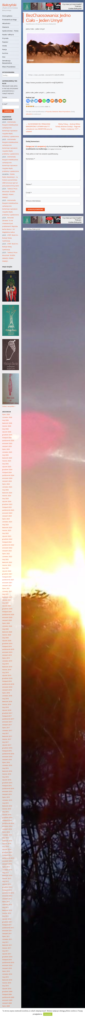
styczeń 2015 (6, 815)
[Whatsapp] (44, 101)
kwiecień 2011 (7, 945)
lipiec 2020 (6, 623)
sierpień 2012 (7, 899)
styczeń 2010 (6, 989)
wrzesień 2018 (7, 687)
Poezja (4, 49)
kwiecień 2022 (7, 562)
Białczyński (9, 5)
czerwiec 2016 (7, 765)
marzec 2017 (6, 739)
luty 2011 (5, 951)
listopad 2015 (7, 786)
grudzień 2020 (7, 609)
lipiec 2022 (6, 554)
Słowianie (5, 27)
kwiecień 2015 (7, 806)
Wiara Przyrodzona (8, 67)
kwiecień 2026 (7, 423)
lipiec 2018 (6, 693)
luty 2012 (5, 916)
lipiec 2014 (6, 832)
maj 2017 (5, 733)
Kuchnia (5, 53)
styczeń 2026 (6, 432)
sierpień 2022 (7, 551)
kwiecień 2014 (7, 841)
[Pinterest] (40, 101)
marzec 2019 (6, 670)
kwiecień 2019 (7, 667)
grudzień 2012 (7, 887)
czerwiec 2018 (7, 696)
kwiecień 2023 (7, 527)
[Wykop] (32, 101)
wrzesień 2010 (7, 965)
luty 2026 (5, 429)
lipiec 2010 (6, 971)
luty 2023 (5, 533)
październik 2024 (8, 475)
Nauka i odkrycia (8, 35)
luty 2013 (5, 881)
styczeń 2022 (6, 571)
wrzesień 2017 (7, 722)
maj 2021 (5, 594)
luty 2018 (5, 707)
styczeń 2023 (6, 536)
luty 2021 (5, 603)
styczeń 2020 (6, 641)
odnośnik (29, 114)
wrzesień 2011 (7, 931)
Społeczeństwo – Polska (10, 31)
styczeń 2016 (6, 780)
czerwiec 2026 (7, 417)
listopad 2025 (7, 438)
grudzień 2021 (7, 574)
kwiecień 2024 (7, 493)
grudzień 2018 (7, 678)
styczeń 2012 (6, 919)
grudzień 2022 (7, 539)
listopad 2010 (7, 960)
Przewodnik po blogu (9, 20)
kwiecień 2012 (7, 910)
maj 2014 (5, 838)
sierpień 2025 (7, 446)
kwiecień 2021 (7, 597)
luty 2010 (5, 986)
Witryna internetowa (33, 201)
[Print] (60, 101)
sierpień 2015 (7, 794)
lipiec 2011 (6, 936)
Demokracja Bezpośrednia (7, 62)
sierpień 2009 (7, 1003)
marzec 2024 (6, 496)
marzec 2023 (6, 530)
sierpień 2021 (7, 585)
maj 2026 (5, 420)
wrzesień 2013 (7, 861)
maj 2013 (5, 873)
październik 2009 (8, 997)
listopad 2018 (7, 681)
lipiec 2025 (6, 449)
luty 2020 (5, 638)
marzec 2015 (6, 809)
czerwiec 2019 (7, 661)
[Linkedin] (48, 101)
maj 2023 (5, 525)
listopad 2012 (7, 890)
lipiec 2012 (6, 902)
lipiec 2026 (6, 414)
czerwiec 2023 (7, 522)
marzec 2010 (6, 983)
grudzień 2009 (7, 991)
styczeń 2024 (6, 501)
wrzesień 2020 (7, 617)
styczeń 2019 (6, 675)
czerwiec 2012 (7, 904)
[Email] (64, 101)
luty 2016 (5, 777)
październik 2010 (8, 962)
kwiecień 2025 (7, 458)
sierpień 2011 (7, 933)
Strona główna (7, 16)
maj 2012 (5, 907)
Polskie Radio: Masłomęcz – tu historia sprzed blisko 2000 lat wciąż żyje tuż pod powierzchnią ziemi (10, 180)
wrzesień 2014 (7, 826)
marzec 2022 (6, 565)
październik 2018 (8, 684)
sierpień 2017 (7, 725)
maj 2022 (5, 559)
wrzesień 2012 (7, 896)
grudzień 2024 (7, 469)
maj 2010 (5, 977)
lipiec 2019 (6, 658)
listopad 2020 (7, 612)
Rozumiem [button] (47, 1014)
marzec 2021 (6, 600)
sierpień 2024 (7, 481)
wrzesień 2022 (7, 548)
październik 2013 (8, 858)
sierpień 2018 (7, 690)
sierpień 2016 (7, 759)
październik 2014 (8, 823)
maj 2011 (5, 942)
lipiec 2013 (6, 867)
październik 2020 (8, 614)
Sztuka (4, 46)
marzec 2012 (6, 913)
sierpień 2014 (7, 829)
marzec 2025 (6, 461)
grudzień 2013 (7, 852)
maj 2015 (5, 803)
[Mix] (52, 101)
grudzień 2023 (7, 504)
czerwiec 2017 (7, 730)
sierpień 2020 (7, 620)
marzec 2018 (6, 704)
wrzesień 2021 (7, 583)
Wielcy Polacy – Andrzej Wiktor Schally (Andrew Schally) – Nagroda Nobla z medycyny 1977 (67, 126)
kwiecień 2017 (7, 736)
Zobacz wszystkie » (8, 406)
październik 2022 (8, 545)
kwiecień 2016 (7, 771)
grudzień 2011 (7, 922)
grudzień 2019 (7, 643)
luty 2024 (5, 498)
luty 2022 (5, 568)
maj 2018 (5, 699)
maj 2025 (5, 455)
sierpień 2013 (7, 864)
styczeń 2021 (6, 606)
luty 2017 (5, 742)
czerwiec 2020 (7, 626)
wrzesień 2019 (7, 652)
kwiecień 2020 (7, 632)
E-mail (29, 192)
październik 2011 (8, 928)
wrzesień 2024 (7, 478)
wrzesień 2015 (7, 791)
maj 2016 (5, 768)
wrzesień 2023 (7, 513)
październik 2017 (8, 719)
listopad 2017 (7, 716)
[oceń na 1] (27, 106)
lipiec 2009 (6, 1006)
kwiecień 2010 (7, 980)
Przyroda (5, 38)
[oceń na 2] (28, 106)
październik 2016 (8, 754)
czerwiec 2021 (7, 591)
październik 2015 (8, 788)
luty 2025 (5, 464)
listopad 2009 (7, 994)
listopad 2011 (7, 925)
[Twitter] (36, 101)
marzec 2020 (6, 635)
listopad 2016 (7, 751)
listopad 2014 (7, 820)
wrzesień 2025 (7, 443)
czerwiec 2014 (7, 835)
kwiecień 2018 (7, 701)
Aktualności (6, 23)
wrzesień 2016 (7, 757)
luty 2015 (5, 812)
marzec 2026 (6, 426)
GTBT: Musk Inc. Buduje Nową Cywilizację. (10, 238)
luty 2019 (5, 672)
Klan (3, 57)
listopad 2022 (7, 542)
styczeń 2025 (6, 467)
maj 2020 (5, 629)
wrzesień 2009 (7, 1000)
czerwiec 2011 (7, 939)
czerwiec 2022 (7, 556)
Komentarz (30, 159)
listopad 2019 (7, 646)
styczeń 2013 (6, 884)
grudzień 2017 (7, 713)
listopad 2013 (7, 855)
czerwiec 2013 (7, 870)
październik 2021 (8, 580)
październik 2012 (8, 893)
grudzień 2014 (7, 817)
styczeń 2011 (6, 954)
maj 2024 (5, 490)
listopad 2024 (7, 472)
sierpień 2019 (7, 655)
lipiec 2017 (6, 728)
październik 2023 (8, 510)
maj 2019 (5, 664)
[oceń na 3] (30, 106)
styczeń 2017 (6, 745)
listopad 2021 (7, 577)
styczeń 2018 (6, 710)
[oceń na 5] (33, 106)
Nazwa (29, 184)
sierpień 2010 (7, 968)
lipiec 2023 (6, 519)
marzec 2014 (6, 844)
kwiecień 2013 (7, 875)
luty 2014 (5, 846)
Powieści (5, 42)
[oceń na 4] (32, 106)
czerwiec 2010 (7, 974)
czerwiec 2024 (7, 487)
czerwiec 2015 (7, 800)
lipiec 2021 (6, 588)
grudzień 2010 (7, 957)
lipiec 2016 (6, 762)
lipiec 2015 (6, 797)
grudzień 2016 (7, 748)
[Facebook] (28, 101)
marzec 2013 (6, 878)
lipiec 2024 (6, 484)
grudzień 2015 (7, 783)
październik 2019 (8, 649)
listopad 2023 (7, 507)
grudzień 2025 (7, 435)
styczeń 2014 (6, 849)
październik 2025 (8, 440)
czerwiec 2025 (7, 452)
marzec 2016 (6, 774)
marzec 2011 (6, 948)
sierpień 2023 (7, 516)
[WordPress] (56, 101)
